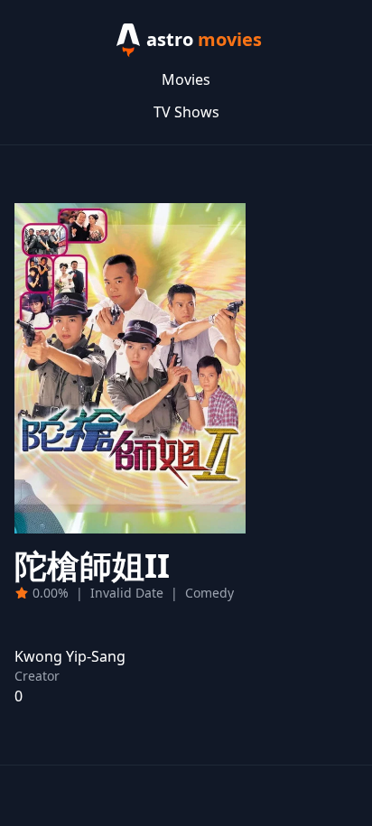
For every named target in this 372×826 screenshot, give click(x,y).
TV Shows (186, 112)
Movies (186, 79)
